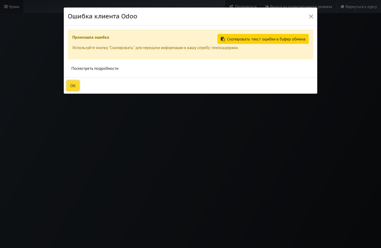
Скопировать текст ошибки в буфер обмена (266, 39)
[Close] (311, 16)
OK (73, 85)
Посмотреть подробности (94, 68)
